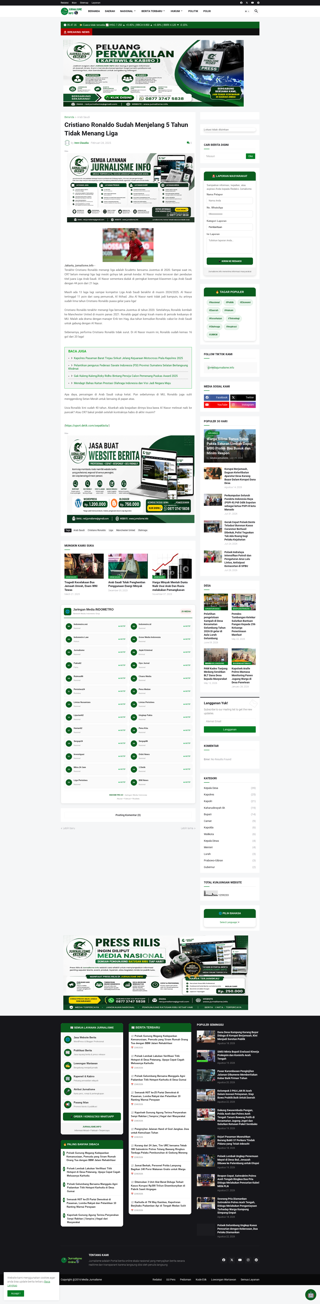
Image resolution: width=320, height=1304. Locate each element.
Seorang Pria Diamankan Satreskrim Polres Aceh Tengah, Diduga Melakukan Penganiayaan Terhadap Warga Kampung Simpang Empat (237, 1205)
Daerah (110, 11)
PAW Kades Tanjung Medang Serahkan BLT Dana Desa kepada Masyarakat (215, 674)
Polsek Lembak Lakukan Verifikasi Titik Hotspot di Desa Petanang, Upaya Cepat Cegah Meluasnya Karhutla (93, 1172)
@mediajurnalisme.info (221, 367)
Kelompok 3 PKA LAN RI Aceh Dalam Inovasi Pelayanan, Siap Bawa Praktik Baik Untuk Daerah (236, 1094)
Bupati (230, 814)
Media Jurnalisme (91, 1279)
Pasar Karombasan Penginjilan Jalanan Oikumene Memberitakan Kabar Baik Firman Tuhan (237, 1075)
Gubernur (230, 867)
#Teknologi (233, 318)
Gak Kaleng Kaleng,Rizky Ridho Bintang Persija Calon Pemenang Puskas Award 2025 (126, 376)
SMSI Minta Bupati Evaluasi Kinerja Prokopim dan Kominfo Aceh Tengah (238, 1055)
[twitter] (247, 3)
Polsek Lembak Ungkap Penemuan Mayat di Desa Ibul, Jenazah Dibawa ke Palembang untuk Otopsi (238, 1160)
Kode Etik (201, 1279)
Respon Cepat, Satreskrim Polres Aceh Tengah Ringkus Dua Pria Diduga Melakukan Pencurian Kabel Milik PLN (238, 1181)
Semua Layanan (250, 1279)
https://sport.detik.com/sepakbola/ (87, 425)
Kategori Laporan (216, 221)
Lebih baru (69, 828)
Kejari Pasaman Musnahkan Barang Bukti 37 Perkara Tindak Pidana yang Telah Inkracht (236, 1140)
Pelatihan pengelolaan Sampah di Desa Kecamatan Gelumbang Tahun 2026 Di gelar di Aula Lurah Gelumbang (215, 626)
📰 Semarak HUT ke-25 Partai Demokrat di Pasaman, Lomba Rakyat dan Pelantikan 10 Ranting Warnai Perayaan (155, 1096)
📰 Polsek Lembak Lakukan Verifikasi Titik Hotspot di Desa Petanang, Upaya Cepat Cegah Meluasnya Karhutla (157, 1060)
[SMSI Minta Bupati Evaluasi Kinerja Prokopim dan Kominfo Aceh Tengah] (206, 1056)
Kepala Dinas (230, 840)
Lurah (230, 853)
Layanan (96, 2)
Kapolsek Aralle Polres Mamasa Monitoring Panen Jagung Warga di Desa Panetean (242, 675)
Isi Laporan (213, 234)
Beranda (94, 11)
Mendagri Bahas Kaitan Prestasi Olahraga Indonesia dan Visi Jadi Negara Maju (122, 383)
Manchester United (125, 530)
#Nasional (214, 302)
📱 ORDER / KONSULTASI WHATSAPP (92, 1116)
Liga (111, 530)
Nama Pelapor (215, 194)
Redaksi (65, 2)
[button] (247, 11)
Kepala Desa (230, 788)
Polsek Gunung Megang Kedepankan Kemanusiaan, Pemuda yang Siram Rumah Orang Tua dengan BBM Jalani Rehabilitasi (91, 1157)
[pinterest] (258, 3)
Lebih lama (187, 828)
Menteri (230, 847)
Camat (230, 820)
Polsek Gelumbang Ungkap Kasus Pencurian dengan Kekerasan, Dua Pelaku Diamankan (237, 1229)
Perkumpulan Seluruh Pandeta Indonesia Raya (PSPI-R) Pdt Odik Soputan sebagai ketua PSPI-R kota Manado (240, 502)
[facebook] (241, 3)
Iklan (74, 2)
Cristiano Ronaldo (97, 530)
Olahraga (142, 530)
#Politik (230, 302)
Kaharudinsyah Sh (230, 807)
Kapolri (230, 801)
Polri (207, 11)
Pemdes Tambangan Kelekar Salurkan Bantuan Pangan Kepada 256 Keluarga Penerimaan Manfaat (243, 624)
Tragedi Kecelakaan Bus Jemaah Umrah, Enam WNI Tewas (80, 586)
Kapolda (230, 827)
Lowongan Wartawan (223, 1279)
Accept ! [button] (15, 1293)
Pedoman (185, 1279)
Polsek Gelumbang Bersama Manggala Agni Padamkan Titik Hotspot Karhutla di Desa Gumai (92, 1188)
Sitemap (84, 2)
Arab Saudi (83, 117)
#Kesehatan (215, 318)
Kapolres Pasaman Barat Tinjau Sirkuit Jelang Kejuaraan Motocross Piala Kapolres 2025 (128, 358)
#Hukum (228, 310)
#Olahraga (214, 326)
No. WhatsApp (215, 207)
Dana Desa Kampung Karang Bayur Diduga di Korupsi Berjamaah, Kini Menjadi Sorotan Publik (237, 1036)
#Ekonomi (245, 302)
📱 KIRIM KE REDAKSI (230, 261)
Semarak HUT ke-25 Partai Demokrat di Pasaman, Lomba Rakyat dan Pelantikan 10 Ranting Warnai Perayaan (91, 1203)
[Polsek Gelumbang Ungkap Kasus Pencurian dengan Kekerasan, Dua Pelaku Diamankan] (206, 1230)
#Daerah (213, 310)
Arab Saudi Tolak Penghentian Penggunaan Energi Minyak (126, 584)
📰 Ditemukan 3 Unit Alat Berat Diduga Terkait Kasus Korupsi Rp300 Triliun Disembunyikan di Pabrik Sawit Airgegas (158, 1186)
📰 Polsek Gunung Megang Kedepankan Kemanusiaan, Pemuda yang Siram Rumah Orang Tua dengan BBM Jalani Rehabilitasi (159, 1040)
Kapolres (230, 794)
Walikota (230, 834)
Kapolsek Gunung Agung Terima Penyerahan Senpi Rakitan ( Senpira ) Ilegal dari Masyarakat (93, 1219)
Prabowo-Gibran (230, 860)
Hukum (175, 11)
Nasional (126, 11)
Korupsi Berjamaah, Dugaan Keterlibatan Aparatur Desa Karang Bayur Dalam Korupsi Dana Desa (240, 476)
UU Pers (170, 1279)
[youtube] (252, 3)
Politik (193, 11)
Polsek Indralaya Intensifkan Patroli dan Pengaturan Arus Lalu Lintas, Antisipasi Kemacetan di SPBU (237, 559)
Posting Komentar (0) (128, 815)
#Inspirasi (231, 326)
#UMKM (213, 334)
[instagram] (248, 1260)
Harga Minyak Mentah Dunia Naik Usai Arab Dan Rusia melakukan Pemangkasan (170, 586)
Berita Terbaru (151, 11)
